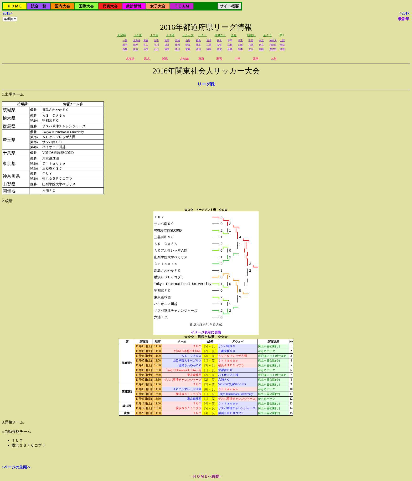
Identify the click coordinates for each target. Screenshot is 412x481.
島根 (125, 49)
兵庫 (250, 44)
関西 (219, 58)
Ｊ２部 (154, 35)
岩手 (156, 40)
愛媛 (187, 49)
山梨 (282, 40)
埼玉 (240, 40)
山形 (187, 40)
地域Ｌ (251, 35)
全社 (234, 35)
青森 (146, 40)
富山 (146, 44)
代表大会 (110, 6)
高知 (198, 49)
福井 (167, 44)
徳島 (167, 49)
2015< (7, 13)
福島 (198, 40)
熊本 (240, 49)
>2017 (404, 13)
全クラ (267, 35)
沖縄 (282, 49)
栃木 (219, 40)
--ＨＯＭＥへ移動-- (206, 476)
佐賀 (219, 49)
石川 (156, 44)
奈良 (261, 44)
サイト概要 (229, 6)
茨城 (208, 40)
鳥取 (282, 44)
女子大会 (157, 6)
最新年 (403, 19)
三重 (208, 44)
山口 (156, 49)
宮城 (177, 40)
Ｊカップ (188, 35)
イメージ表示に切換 (206, 332)
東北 (147, 58)
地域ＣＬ (220, 35)
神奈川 (273, 40)
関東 (165, 58)
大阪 (240, 44)
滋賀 (219, 44)
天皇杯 (121, 35)
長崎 (229, 49)
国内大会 (62, 6)
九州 (274, 58)
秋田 (167, 40)
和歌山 (273, 44)
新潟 (125, 44)
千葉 (250, 40)
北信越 (184, 58)
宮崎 (261, 49)
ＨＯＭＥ (14, 6)
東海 (201, 58)
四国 (255, 58)
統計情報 (134, 6)
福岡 (208, 49)
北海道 (136, 40)
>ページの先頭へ (16, 467)
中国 (237, 58)
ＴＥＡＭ (181, 6)
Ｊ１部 (138, 35)
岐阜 (198, 44)
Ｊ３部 (170, 35)
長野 (135, 44)
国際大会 (86, 6)
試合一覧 (38, 6)
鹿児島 (273, 49)
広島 (146, 49)
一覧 (125, 40)
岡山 (135, 49)
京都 (229, 44)
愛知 (187, 44)
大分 (250, 49)
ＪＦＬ (202, 35)
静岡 (177, 44)
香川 (177, 49)
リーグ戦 (206, 84)
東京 (261, 40)
